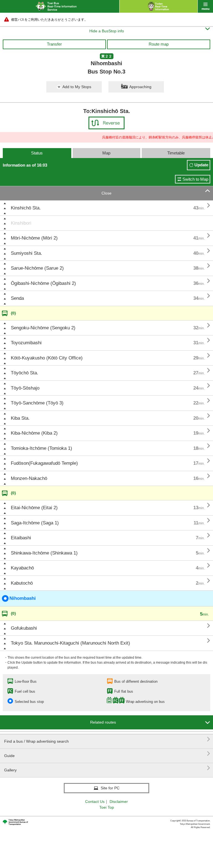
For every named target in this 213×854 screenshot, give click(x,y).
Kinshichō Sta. (26, 208)
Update (201, 164)
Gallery (107, 768)
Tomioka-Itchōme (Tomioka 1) (41, 448)
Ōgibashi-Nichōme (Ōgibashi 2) (43, 283)
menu (205, 6)
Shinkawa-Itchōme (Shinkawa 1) (44, 553)
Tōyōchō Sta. (24, 372)
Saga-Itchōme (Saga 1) (35, 522)
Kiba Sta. (20, 418)
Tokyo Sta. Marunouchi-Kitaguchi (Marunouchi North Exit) (70, 643)
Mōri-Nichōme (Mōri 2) (34, 238)
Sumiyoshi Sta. (26, 253)
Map (106, 153)
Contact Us (95, 801)
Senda (17, 298)
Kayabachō (22, 568)
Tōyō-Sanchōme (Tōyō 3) (37, 403)
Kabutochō (22, 583)
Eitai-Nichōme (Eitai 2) (34, 507)
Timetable (176, 153)
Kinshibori (21, 223)
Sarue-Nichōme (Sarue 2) (37, 268)
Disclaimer (119, 801)
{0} (13, 313)
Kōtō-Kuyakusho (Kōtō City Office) (47, 358)
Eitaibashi (21, 537)
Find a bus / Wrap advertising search (107, 739)
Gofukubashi (24, 628)
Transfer (54, 44)
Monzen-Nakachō (29, 478)
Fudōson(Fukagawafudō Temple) (44, 463)
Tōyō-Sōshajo (25, 388)
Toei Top (106, 807)
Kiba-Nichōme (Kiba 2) (34, 433)
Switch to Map (195, 179)
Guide (107, 753)
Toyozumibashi (26, 342)
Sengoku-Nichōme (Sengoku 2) (43, 327)
